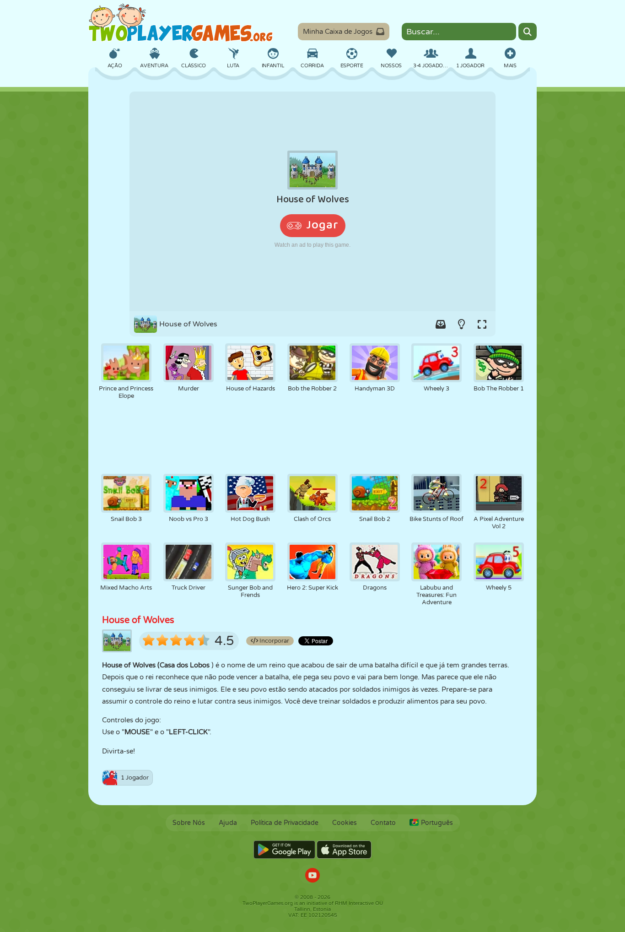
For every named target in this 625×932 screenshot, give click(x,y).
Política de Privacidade (284, 823)
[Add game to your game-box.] (440, 324)
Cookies (344, 823)
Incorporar (273, 641)
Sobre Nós (188, 823)
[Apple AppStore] (344, 849)
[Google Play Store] (284, 849)
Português (437, 823)
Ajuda (228, 823)
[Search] (527, 31)
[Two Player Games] (180, 23)
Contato (383, 823)
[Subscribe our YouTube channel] (312, 876)
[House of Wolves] (312, 201)
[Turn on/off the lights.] (461, 324)
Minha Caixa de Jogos (337, 31)
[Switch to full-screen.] (482, 324)
